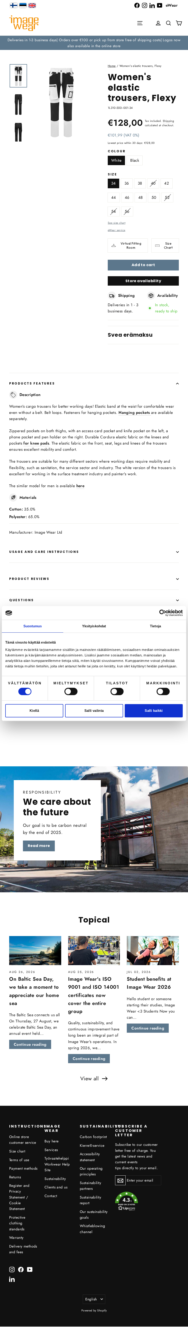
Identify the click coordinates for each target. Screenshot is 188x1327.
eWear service (116, 230)
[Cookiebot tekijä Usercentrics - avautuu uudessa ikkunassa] (163, 612)
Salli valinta (94, 711)
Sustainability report (90, 1200)
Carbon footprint (93, 1136)
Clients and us (55, 1187)
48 (140, 197)
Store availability (143, 281)
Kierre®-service (92, 1145)
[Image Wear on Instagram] (144, 5)
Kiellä (34, 711)
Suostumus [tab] (32, 626)
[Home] (24, 23)
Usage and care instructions (44, 552)
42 (166, 183)
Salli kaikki (154, 711)
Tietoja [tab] (155, 626)
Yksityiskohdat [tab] (94, 626)
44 (113, 197)
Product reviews (29, 579)
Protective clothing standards (17, 1223)
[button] (168, 23)
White (116, 160)
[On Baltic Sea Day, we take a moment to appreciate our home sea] (35, 950)
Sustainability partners (90, 1185)
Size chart (17, 1151)
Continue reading (30, 1044)
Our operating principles (91, 1171)
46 (127, 197)
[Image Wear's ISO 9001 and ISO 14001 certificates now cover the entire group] (94, 950)
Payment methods (23, 1168)
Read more (39, 845)
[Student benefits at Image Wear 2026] (153, 950)
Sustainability (55, 1178)
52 (167, 197)
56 (127, 211)
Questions (21, 600)
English (91, 1299)
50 (154, 197)
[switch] (70, 691)
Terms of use (19, 1160)
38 (140, 183)
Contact (50, 1196)
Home (112, 66)
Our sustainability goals (94, 1214)
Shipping (168, 121)
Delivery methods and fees (23, 1249)
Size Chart (168, 245)
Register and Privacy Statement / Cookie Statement (19, 1197)
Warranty (16, 1237)
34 (113, 183)
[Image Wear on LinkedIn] (152, 5)
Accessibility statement (90, 1156)
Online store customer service (22, 1139)
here (80, 486)
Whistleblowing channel (92, 1228)
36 (126, 183)
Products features (32, 383)
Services (51, 1149)
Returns (15, 1177)
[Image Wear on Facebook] (137, 5)
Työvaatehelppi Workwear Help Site (57, 1164)
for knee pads (36, 443)
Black (134, 160)
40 (153, 183)
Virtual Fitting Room (131, 245)
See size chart (116, 223)
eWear (172, 5)
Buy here (51, 1141)
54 (113, 211)
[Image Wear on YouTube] (159, 5)
